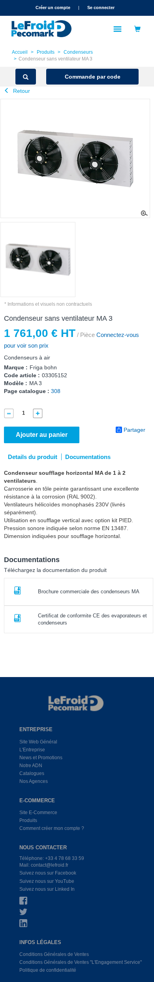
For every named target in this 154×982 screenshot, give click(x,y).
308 (55, 391)
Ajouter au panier (42, 434)
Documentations (88, 456)
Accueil (20, 52)
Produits (45, 52)
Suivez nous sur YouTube (46, 881)
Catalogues (31, 773)
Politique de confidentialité (47, 970)
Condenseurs (78, 52)
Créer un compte (53, 7)
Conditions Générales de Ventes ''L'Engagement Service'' (80, 962)
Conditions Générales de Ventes (54, 954)
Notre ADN (30, 765)
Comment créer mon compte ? (51, 828)
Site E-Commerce (38, 812)
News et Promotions (40, 757)
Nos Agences (33, 781)
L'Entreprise (32, 749)
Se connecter (101, 7)
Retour (20, 91)
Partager (134, 430)
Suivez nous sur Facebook (47, 873)
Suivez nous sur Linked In (47, 889)
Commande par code (92, 76)
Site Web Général (38, 742)
